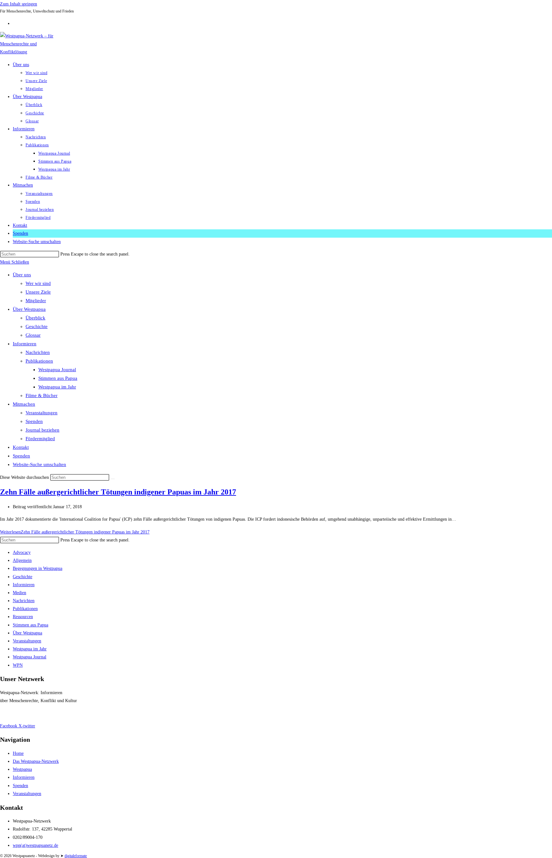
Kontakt (21, 447)
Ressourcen (23, 616)
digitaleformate (76, 856)
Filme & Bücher (41, 395)
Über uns (22, 274)
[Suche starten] (113, 478)
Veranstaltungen (41, 412)
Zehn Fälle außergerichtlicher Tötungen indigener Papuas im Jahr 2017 (118, 492)
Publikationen (39, 361)
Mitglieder (36, 300)
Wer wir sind (38, 283)
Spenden (34, 421)
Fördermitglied (40, 438)
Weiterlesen (75, 532)
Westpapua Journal (57, 369)
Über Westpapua (29, 309)
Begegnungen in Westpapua (37, 568)
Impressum (10, 713)
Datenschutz (35, 713)
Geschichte (37, 326)
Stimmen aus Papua (57, 378)
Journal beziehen (42, 430)
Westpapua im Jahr (57, 386)
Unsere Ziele (38, 292)
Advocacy (22, 552)
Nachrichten (38, 352)
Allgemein (22, 560)
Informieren (24, 343)
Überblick (35, 317)
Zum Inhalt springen (18, 4)
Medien (19, 592)
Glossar (33, 335)
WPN (18, 665)
